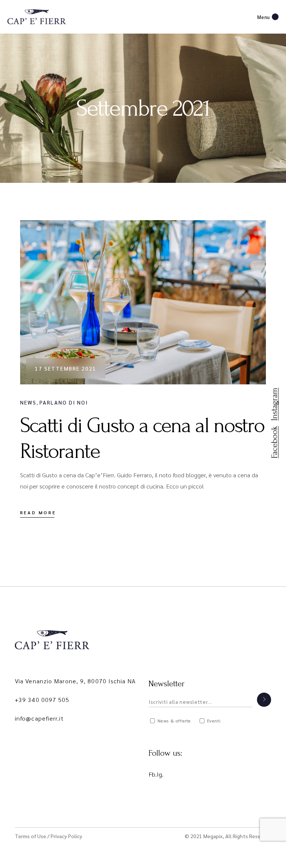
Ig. (160, 774)
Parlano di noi (63, 402)
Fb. (153, 774)
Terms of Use (30, 836)
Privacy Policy (66, 836)
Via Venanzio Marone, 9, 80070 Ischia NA (75, 681)
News (28, 402)
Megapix (213, 836)
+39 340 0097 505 (42, 699)
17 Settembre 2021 (66, 368)
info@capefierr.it (39, 718)
